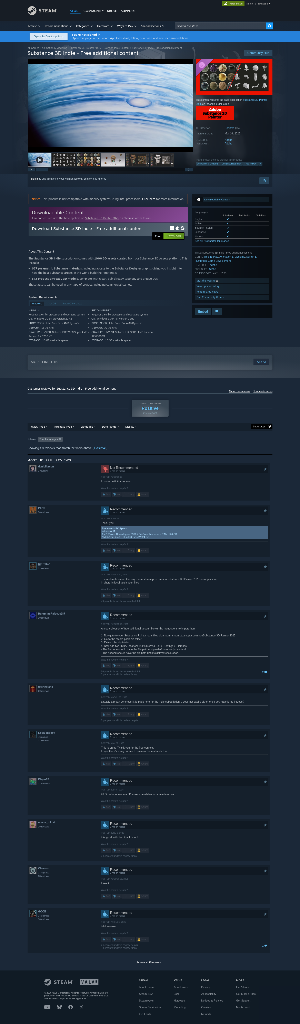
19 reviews (43, 826)
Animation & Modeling (54, 47)
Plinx (41, 508)
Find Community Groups (210, 297)
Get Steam (242, 987)
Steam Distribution (150, 1007)
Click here (148, 199)
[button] (34, 26)
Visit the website (206, 280)
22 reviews (43, 568)
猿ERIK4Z (44, 564)
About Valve (181, 987)
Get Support (243, 1000)
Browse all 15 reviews (149, 962)
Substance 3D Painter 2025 (85, 47)
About (112, 11)
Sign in (35, 178)
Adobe (228, 139)
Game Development (219, 260)
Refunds (206, 1014)
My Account (243, 1007)
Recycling (180, 1007)
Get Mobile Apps (246, 993)
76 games (43, 737)
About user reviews (239, 391)
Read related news (207, 291)
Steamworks (146, 1000)
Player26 (43, 779)
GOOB (42, 911)
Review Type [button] (37, 426)
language (263, 3)
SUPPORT (128, 11)
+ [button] (260, 163)
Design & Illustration (231, 163)
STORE (75, 11)
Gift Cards (145, 1014)
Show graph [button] (259, 426)
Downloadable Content (116, 47)
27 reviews (43, 740)
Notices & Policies (212, 1000)
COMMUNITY (93, 11)
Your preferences (262, 391)
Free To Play (211, 256)
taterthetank (45, 686)
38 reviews (43, 876)
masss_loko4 (46, 822)
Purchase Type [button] (63, 426)
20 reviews (43, 691)
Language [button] (87, 426)
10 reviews (43, 919)
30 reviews (43, 512)
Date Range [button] (109, 426)
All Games (33, 47)
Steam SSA (146, 993)
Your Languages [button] (48, 439)
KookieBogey (46, 732)
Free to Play (250, 163)
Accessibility (208, 993)
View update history (208, 286)
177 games (43, 872)
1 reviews (43, 471)
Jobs (177, 993)
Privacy (205, 987)
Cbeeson (43, 868)
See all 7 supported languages (212, 241)
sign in (250, 3)
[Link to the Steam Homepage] (42, 14)
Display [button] (129, 426)
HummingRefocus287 (51, 613)
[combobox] (220, 25)
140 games (43, 915)
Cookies (206, 1007)
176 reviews (44, 783)
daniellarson (46, 466)
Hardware (179, 1000)
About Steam (146, 987)
